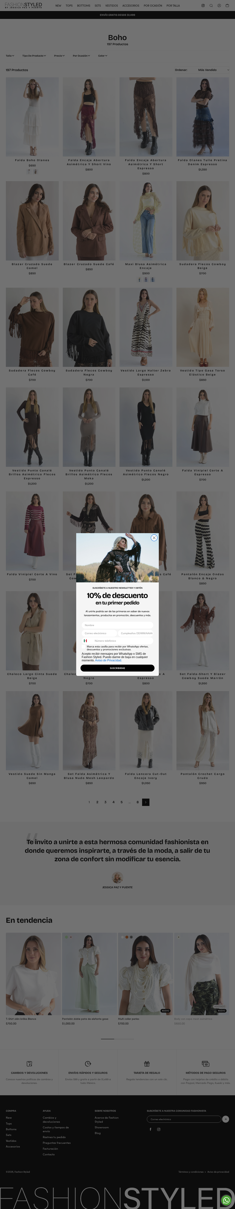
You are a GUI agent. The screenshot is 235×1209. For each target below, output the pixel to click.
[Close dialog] (154, 538)
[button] (117, 669)
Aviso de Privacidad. (108, 660)
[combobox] (87, 640)
